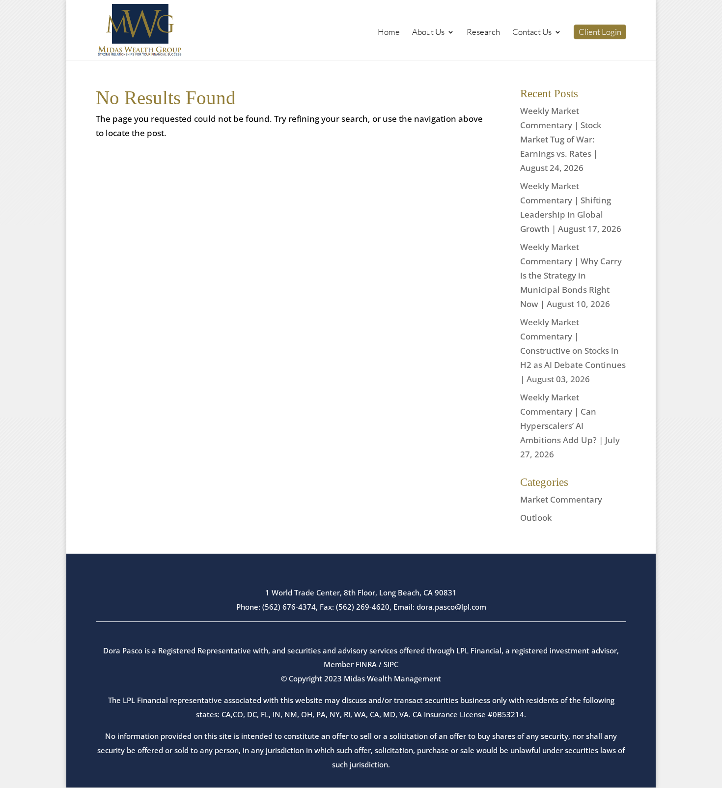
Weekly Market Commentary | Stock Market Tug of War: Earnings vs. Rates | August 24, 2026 (560, 139)
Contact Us (532, 32)
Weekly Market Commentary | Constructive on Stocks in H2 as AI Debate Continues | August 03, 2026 (573, 350)
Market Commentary (561, 499)
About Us (428, 32)
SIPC (391, 664)
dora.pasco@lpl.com (451, 607)
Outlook (536, 517)
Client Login (600, 31)
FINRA (366, 664)
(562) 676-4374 (289, 607)
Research (483, 32)
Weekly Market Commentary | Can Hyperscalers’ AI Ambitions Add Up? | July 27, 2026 (570, 426)
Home (389, 32)
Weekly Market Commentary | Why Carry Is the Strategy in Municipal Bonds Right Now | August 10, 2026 (571, 275)
